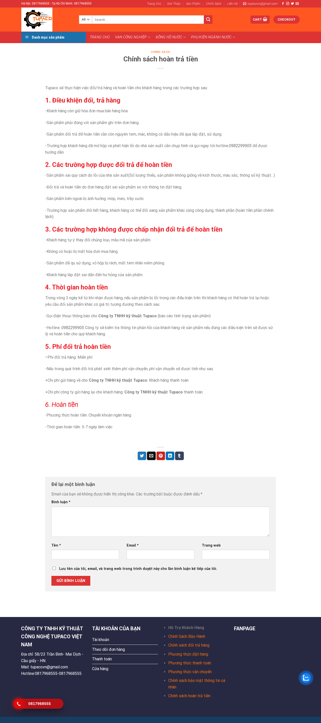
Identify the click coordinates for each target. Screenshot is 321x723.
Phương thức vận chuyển (190, 671)
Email (133, 545)
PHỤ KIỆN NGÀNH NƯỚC (211, 37)
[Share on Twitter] (142, 456)
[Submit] (208, 19)
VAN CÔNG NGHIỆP (131, 37)
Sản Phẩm (193, 4)
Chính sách (160, 52)
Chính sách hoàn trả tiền (189, 695)
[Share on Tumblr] (179, 456)
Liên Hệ (232, 4)
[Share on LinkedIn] (170, 456)
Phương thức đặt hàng (188, 654)
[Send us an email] (297, 4)
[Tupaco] (46, 20)
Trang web (211, 545)
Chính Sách (213, 4)
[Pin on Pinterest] (160, 456)
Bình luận (60, 502)
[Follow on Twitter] (292, 4)
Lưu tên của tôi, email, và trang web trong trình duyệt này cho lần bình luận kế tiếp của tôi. (138, 569)
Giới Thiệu (174, 4)
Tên (56, 545)
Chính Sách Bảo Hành (186, 636)
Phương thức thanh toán (189, 663)
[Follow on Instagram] (287, 4)
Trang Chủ (154, 4)
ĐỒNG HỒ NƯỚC (169, 37)
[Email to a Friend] (151, 456)
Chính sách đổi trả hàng (188, 645)
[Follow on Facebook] (282, 4)
